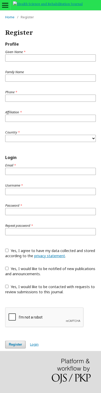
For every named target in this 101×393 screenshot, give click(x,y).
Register (15, 344)
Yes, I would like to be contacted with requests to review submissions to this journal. (50, 289)
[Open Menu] (5, 5)
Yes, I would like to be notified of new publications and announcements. (50, 271)
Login (34, 344)
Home (10, 17)
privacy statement (49, 255)
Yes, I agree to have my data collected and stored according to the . (50, 253)
